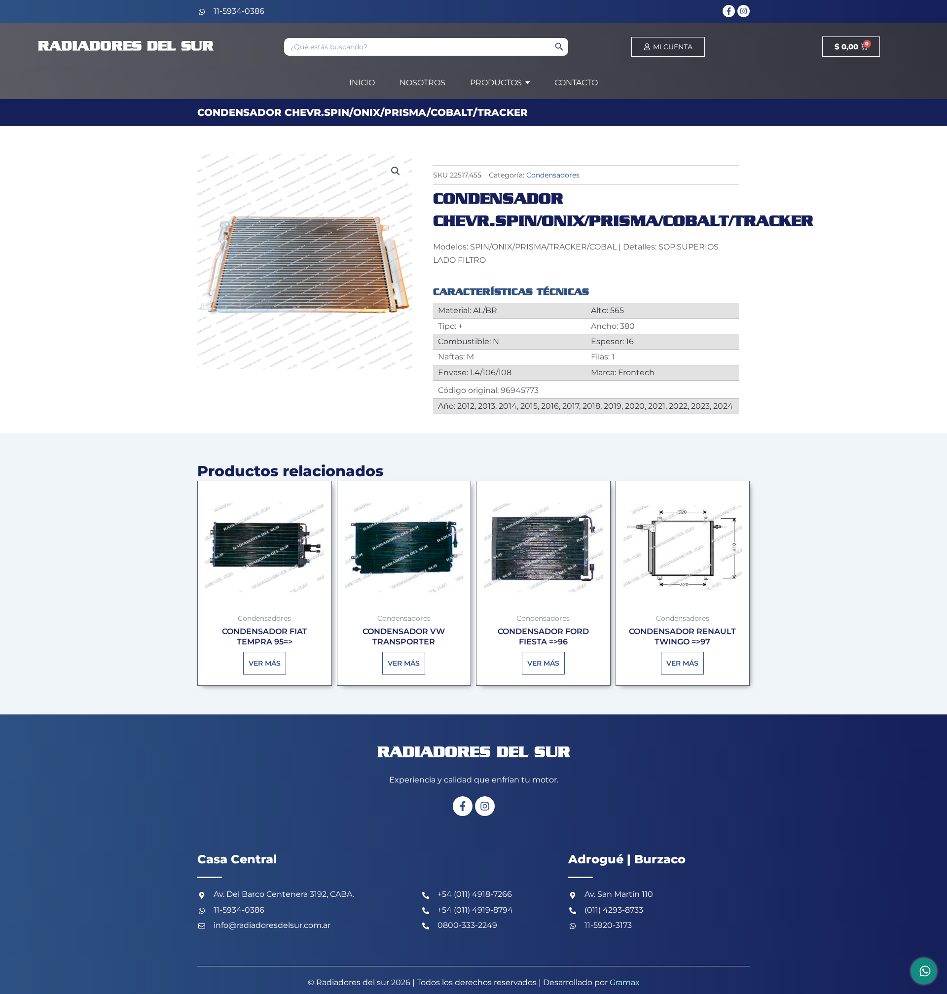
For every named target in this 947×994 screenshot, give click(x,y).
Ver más (265, 663)
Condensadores (553, 175)
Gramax (625, 982)
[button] (395, 171)
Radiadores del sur (126, 46)
